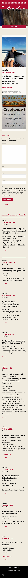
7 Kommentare (7, 556)
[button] (3, 575)
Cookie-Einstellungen (14, 570)
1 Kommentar (7, 88)
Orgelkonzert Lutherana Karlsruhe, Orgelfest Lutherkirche (11, 478)
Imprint (10, 567)
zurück (5, 204)
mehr (4, 250)
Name (3, 166)
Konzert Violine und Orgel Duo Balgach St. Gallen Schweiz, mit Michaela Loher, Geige (14, 231)
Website (4, 180)
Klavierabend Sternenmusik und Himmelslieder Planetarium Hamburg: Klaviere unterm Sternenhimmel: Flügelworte (14, 378)
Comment (4, 143)
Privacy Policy (16, 567)
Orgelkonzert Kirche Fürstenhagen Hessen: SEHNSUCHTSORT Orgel (11, 304)
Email (3, 173)
